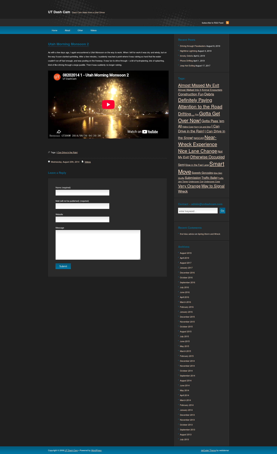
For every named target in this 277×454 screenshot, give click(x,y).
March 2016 (185, 301)
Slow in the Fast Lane (197, 165)
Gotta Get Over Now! (199, 117)
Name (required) (63, 187)
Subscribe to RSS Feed (212, 22)
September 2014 (187, 375)
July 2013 (184, 439)
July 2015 (184, 336)
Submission (193, 177)
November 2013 (187, 419)
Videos (93, 30)
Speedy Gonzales (202, 173)
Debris (209, 94)
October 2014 (186, 370)
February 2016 (187, 306)
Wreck (183, 191)
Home (54, 30)
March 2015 (185, 350)
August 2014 (185, 380)
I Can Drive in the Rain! (67, 152)
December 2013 (187, 414)
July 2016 (184, 287)
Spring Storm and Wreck (209, 233)
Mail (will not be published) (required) (72, 200)
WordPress (96, 450)
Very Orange (189, 186)
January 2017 (186, 267)
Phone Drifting (186, 60)
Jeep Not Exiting (187, 65)
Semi (181, 164)
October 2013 (186, 424)
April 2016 (184, 297)
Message (60, 227)
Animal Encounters (212, 90)
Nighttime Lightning (188, 50)
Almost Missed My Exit (198, 85)
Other (80, 30)
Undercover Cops (212, 181)
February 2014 (187, 404)
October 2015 (186, 326)
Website (59, 214)
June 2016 (185, 292)
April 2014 (184, 395)
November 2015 (187, 321)
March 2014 (185, 400)
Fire (197, 114)
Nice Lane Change (197, 150)
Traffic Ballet (209, 177)
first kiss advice (187, 233)
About (67, 30)
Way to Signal (213, 186)
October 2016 (186, 277)
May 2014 (184, 390)
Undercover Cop (196, 181)
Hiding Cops (187, 126)
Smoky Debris (186, 55)
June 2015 (185, 341)
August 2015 (185, 331)
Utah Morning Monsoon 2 (68, 44)
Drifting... (186, 113)
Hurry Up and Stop (202, 126)
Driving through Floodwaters (193, 45)
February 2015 (187, 355)
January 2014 (186, 409)
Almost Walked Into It (189, 90)
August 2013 (185, 434)
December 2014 (187, 360)
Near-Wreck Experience (197, 140)
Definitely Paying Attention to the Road (200, 103)
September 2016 (187, 282)
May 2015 (184, 346)
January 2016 (186, 311)
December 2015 (187, 316)
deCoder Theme (208, 450)
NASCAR (199, 138)
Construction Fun (191, 94)
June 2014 (185, 385)
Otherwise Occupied (207, 156)
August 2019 (185, 252)
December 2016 (187, 272)
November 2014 (187, 365)
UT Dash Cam (59, 11)
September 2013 (187, 429)
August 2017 (185, 262)
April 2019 (184, 257)
